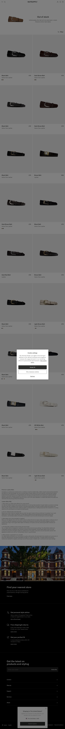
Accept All (32, 367)
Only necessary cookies (32, 372)
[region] (32, 364)
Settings (32, 376)
